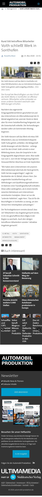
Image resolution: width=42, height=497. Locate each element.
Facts (32, 485)
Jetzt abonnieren (21, 392)
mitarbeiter (7, 237)
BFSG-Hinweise (32, 482)
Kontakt (26, 485)
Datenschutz (10, 482)
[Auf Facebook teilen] (32, 63)
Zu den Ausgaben (21, 454)
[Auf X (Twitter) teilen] (35, 63)
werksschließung (9, 241)
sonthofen (24, 234)
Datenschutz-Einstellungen (11, 485)
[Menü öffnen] (4, 4)
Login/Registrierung (39, 4)
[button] (3, 329)
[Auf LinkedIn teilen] (39, 63)
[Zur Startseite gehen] (17, 4)
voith (14, 234)
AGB (3, 482)
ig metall (6, 234)
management (19, 237)
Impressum (21, 482)
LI (34, 463)
